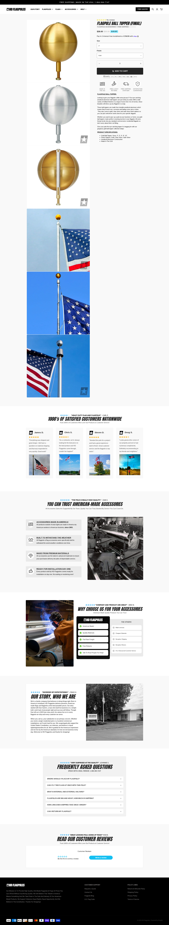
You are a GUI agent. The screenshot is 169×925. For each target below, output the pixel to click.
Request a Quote (90, 889)
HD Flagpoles (146, 920)
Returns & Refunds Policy (136, 889)
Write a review (101, 858)
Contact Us (88, 892)
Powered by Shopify (157, 920)
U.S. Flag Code (89, 899)
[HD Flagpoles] (16, 9)
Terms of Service (133, 899)
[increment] (140, 63)
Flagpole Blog (89, 896)
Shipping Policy (133, 892)
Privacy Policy (132, 896)
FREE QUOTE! (143, 9)
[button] (101, 20)
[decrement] (99, 63)
